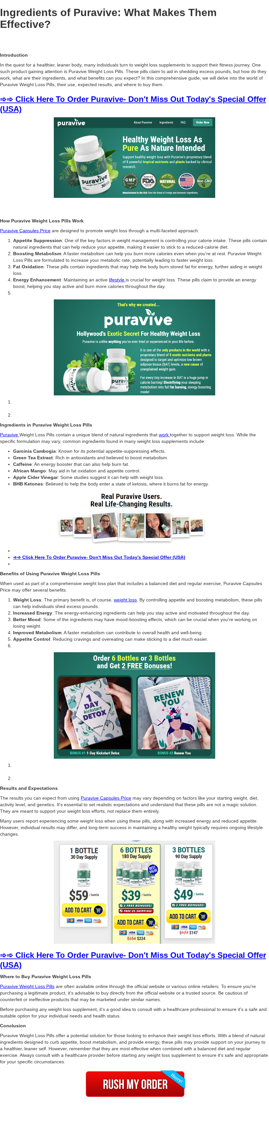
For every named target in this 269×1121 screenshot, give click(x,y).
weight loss (125, 599)
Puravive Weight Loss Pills (27, 986)
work (164, 434)
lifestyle (117, 279)
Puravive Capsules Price (25, 230)
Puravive (9, 434)
